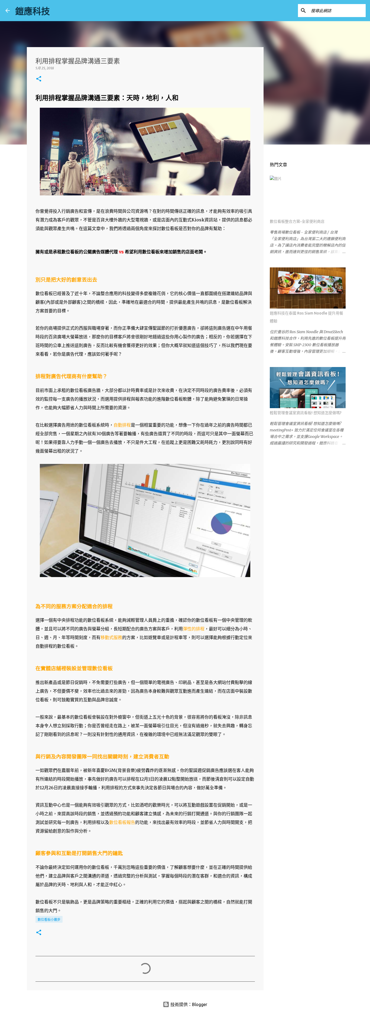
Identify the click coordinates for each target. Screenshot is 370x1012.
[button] (38, 79)
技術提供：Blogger (188, 1004)
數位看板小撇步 (49, 919)
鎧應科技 (32, 11)
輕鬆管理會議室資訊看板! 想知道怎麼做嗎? (306, 413)
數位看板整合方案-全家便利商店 (297, 221)
